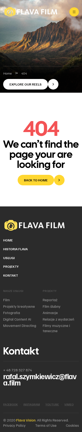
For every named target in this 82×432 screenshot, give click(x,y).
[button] (30, 84)
